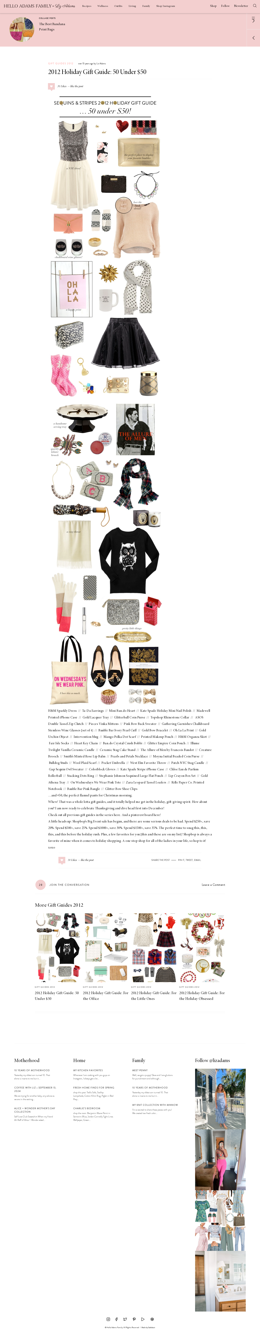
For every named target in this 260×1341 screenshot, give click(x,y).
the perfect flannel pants (81, 795)
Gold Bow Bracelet (155, 730)
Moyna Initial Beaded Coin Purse (176, 756)
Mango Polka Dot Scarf (120, 737)
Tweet (189, 860)
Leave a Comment (213, 885)
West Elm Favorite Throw (148, 763)
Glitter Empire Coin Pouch (167, 743)
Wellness (102, 6)
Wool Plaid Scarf (84, 763)
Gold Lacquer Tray (96, 717)
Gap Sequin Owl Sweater (66, 769)
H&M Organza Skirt (192, 737)
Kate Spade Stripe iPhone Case (142, 769)
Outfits (118, 6)
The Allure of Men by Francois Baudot (167, 750)
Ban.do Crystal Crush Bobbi (122, 743)
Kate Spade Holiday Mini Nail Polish (165, 711)
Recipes (87, 6)
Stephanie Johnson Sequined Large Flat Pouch (131, 776)
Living (132, 6)
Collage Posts (47, 18)
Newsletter (241, 6)
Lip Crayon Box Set (182, 776)
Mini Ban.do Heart (122, 711)
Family (146, 6)
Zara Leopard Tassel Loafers (146, 782)
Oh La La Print (183, 730)
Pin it (181, 860)
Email (197, 860)
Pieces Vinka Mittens (104, 724)
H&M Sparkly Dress (62, 711)
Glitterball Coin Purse (129, 717)
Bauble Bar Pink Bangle (83, 789)
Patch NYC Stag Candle (187, 763)
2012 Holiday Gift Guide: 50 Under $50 (97, 72)
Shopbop (189, 834)
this (196, 828)
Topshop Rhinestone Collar (169, 717)
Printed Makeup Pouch (157, 737)
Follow (225, 6)
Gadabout (151, 1327)
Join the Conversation (64, 885)
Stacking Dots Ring (80, 776)
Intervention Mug (86, 737)
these (157, 834)
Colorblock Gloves (102, 769)
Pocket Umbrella (113, 763)
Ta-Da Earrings (93, 711)
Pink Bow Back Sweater (140, 724)
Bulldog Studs (58, 763)
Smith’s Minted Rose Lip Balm (84, 756)
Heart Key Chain (86, 743)
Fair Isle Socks (59, 743)
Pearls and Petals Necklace (129, 756)
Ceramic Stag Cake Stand (118, 750)
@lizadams (219, 1060)
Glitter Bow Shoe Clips (121, 789)
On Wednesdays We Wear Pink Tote (96, 782)
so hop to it (197, 841)
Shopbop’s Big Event (87, 821)
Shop (213, 6)
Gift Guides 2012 (60, 63)
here (117, 815)
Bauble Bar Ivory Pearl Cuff (117, 730)
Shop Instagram (165, 6)
